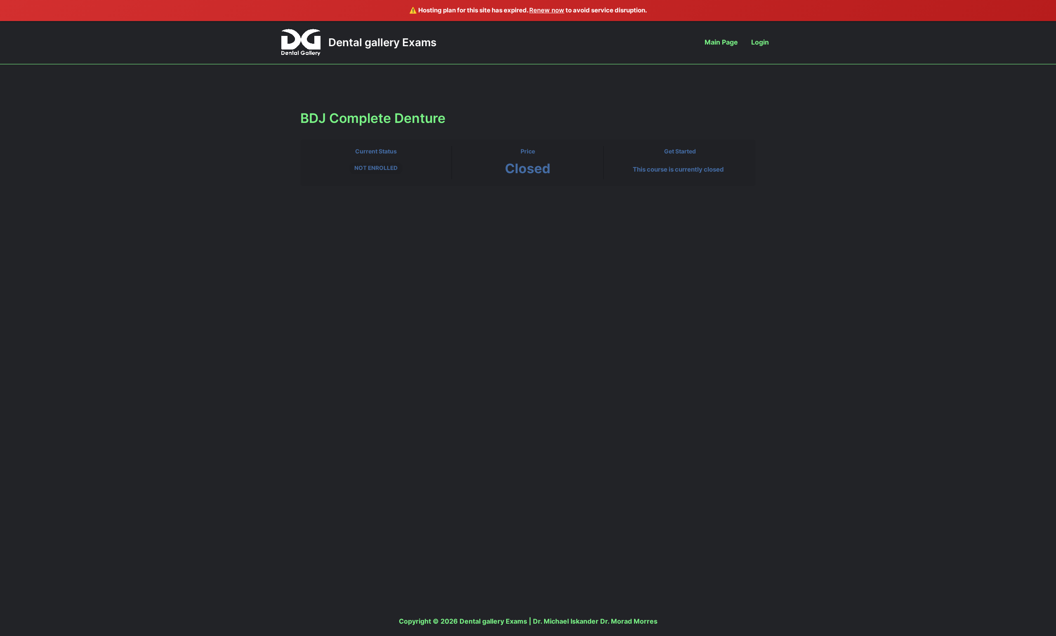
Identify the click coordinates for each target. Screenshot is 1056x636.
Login (760, 42)
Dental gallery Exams (382, 42)
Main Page (721, 42)
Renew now (546, 10)
